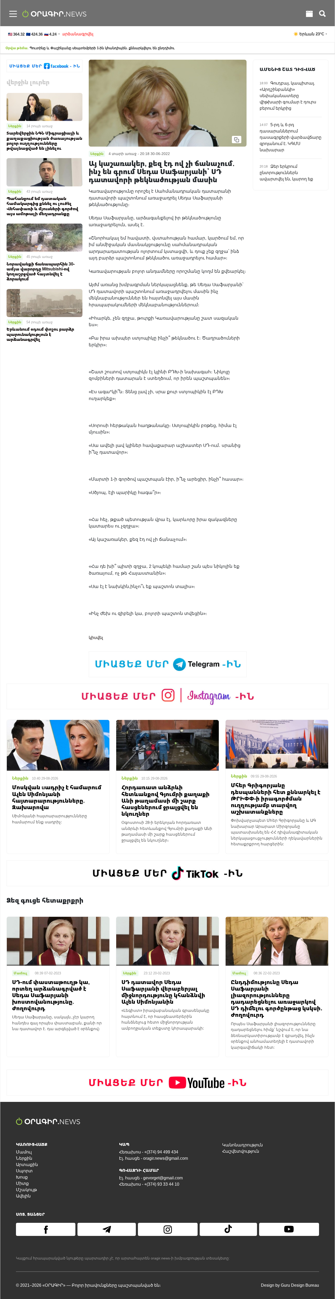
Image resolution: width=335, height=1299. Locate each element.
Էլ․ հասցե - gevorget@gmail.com (151, 1178)
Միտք (22, 1183)
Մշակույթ (26, 1189)
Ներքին (14, 126)
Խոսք (22, 1177)
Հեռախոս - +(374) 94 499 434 (148, 1152)
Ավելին (23, 1196)
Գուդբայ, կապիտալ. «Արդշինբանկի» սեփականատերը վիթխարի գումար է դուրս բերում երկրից (288, 95)
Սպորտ (24, 1171)
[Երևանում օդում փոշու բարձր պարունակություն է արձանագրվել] (44, 303)
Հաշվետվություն (240, 1151)
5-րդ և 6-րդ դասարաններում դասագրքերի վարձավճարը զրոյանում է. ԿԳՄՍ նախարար (290, 137)
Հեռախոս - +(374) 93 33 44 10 (149, 1184)
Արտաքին (27, 1164)
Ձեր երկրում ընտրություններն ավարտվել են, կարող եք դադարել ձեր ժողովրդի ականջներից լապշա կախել (290, 179)
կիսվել (96, 637)
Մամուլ (24, 1152)
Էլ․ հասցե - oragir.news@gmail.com (153, 1158)
